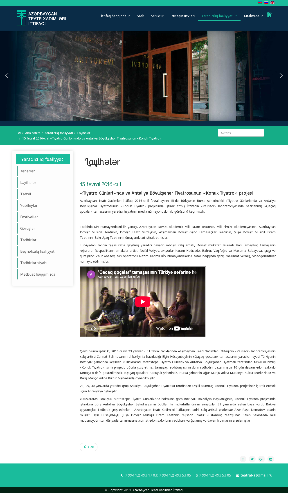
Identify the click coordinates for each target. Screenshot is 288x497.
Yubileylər (29, 205)
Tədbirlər (28, 239)
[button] (7, 75)
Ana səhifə (32, 133)
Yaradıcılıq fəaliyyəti (218, 16)
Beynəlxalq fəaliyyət (37, 251)
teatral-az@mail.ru (256, 475)
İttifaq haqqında (113, 16)
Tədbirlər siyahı (33, 262)
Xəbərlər (27, 171)
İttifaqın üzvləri (183, 16)
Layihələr (83, 133)
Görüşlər (27, 228)
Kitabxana (252, 16)
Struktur (157, 16)
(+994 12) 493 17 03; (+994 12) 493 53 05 (158, 475)
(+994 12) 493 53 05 (215, 475)
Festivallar (29, 216)
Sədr (140, 16)
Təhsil (25, 193)
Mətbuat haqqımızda (37, 274)
